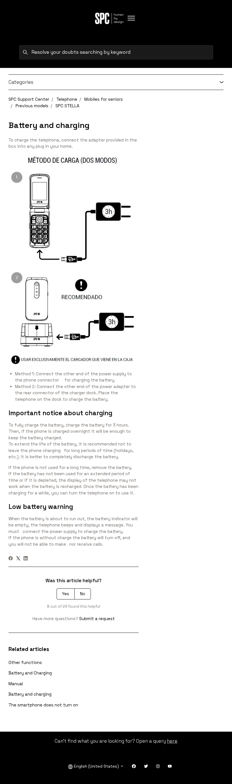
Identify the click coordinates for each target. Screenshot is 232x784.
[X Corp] (18, 559)
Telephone (66, 99)
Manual (15, 683)
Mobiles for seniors (103, 99)
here (172, 741)
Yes (65, 593)
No (82, 593)
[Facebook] (10, 559)
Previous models (32, 105)
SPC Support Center (28, 99)
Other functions (25, 662)
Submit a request (97, 618)
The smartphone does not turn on (43, 705)
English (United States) (96, 766)
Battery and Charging (30, 673)
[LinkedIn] (25, 559)
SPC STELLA (67, 105)
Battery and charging (29, 694)
